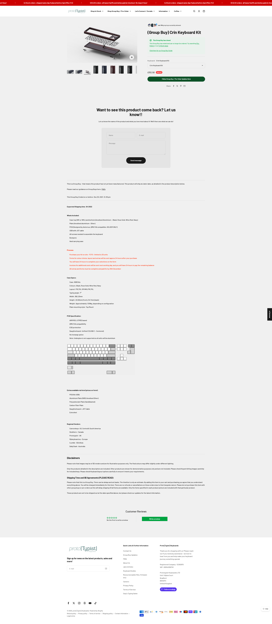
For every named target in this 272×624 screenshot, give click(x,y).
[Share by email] (184, 86)
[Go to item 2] (78, 72)
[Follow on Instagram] (79, 603)
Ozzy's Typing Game (130, 593)
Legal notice (71, 616)
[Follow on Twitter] (73, 603)
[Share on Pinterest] (181, 86)
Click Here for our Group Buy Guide (161, 51)
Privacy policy (82, 613)
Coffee (176, 11)
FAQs (125, 559)
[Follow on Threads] (84, 603)
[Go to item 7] (121, 69)
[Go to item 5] (104, 69)
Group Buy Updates (130, 555)
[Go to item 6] (112, 69)
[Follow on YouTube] (90, 603)
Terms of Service (129, 590)
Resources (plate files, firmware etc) (135, 576)
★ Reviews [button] (270, 314)
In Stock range (163, 46)
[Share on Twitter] (177, 86)
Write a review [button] (154, 519)
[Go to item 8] (129, 69)
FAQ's (104, 189)
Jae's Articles (128, 567)
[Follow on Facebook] (68, 603)
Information (163, 11)
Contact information (121, 613)
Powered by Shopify (96, 611)
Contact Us (127, 551)
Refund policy (71, 613)
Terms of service (94, 613)
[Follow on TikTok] (95, 603)
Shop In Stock (96, 11)
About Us (126, 563)
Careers (126, 582)
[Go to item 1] (70, 72)
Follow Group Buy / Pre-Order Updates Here (176, 79)
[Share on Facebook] (173, 86)
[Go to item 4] (95, 69)
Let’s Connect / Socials (143, 11)
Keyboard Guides (129, 571)
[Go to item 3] (87, 72)
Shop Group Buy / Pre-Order (118, 11)
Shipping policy (108, 613)
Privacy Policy (128, 585)
